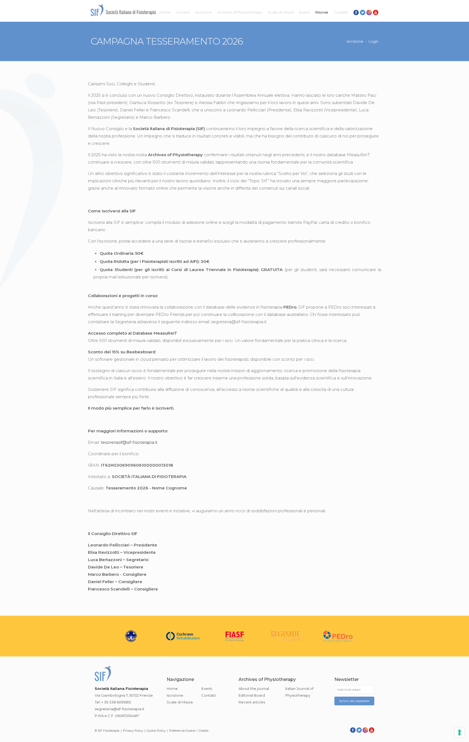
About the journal (254, 688)
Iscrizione (203, 12)
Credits (203, 730)
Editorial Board (252, 695)
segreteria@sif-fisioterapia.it (119, 709)
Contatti (341, 12)
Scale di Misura (281, 12)
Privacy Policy (133, 730)
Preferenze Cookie (182, 730)
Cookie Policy (156, 730)
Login (373, 41)
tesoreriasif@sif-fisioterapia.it (129, 442)
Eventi (304, 12)
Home (164, 12)
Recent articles (252, 702)
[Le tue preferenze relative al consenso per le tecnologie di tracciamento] (459, 732)
